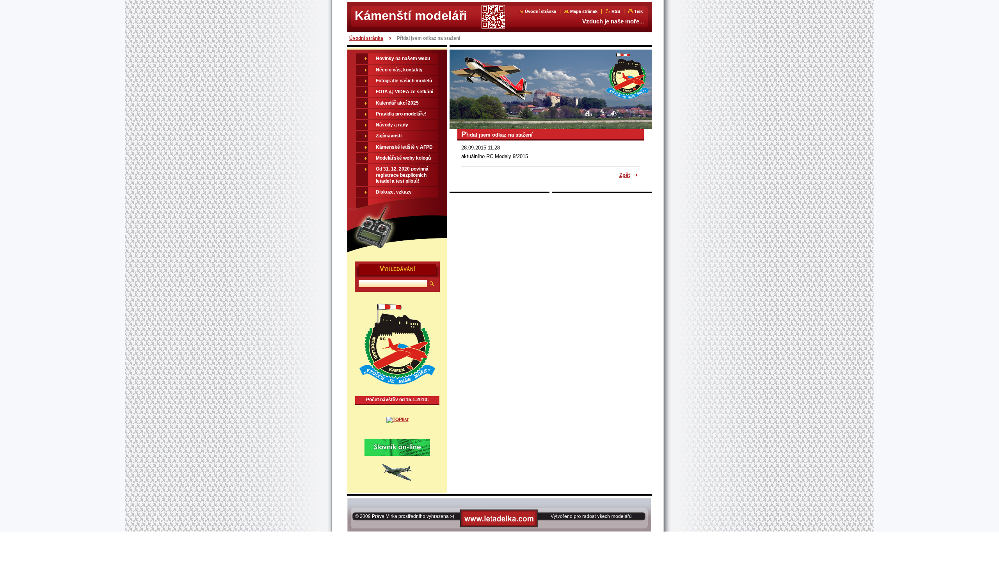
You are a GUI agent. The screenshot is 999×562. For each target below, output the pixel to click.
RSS (615, 11)
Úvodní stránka (540, 11)
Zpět (624, 175)
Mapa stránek (583, 11)
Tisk (638, 11)
